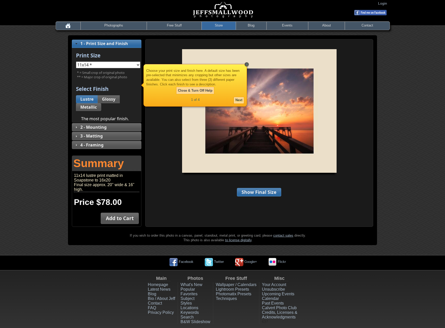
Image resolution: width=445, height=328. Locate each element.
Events (287, 25)
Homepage (158, 284)
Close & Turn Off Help (195, 90)
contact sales (283, 235)
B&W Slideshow (195, 322)
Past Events (273, 303)
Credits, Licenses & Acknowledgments (279, 314)
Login (383, 3)
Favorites (189, 294)
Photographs (113, 25)
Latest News (159, 289)
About (326, 25)
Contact (367, 25)
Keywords (190, 312)
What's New (191, 284)
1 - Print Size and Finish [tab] (104, 43)
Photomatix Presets (233, 294)
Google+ (250, 262)
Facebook (185, 262)
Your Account (274, 284)
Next (238, 100)
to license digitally (238, 240)
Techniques (226, 298)
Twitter (218, 262)
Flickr (281, 262)
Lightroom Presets (232, 289)
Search (187, 317)
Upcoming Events (278, 294)
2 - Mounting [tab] (93, 127)
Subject (187, 298)
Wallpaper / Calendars (236, 284)
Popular (188, 289)
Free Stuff (174, 25)
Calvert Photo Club (279, 308)
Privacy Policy (161, 312)
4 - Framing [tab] (92, 145)
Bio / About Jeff (161, 298)
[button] (87, 99)
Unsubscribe (273, 289)
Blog (251, 25)
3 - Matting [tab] (91, 136)
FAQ (152, 308)
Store (219, 25)
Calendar (270, 298)
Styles (186, 303)
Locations (189, 308)
